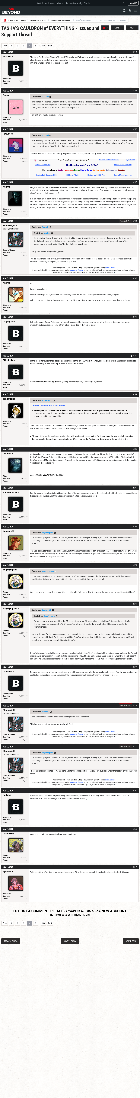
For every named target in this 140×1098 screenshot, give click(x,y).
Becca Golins (110, 268)
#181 (135, 356)
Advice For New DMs (42, 165)
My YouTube (130, 160)
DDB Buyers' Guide (72, 175)
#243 (135, 790)
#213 (135, 604)
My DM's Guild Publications (109, 160)
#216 (135, 667)
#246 (135, 829)
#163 (135, 317)
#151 (135, 129)
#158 (135, 221)
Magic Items (86, 170)
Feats (76, 170)
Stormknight (47, 400)
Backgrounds (99, 170)
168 (43, 46)
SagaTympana (47, 533)
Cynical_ (45, 227)
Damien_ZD (46, 610)
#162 (135, 278)
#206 (135, 449)
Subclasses (111, 170)
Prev (5, 46)
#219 (135, 705)
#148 (135, 52)
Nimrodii (45, 712)
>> (50, 97)
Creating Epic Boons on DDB (46, 175)
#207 (135, 488)
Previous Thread (11, 941)
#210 (135, 565)
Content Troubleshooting (123, 175)
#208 (135, 526)
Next (50, 46)
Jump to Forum (70, 941)
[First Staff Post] (105, 27)
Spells (60, 170)
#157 (135, 182)
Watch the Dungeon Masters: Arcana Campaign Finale (63, 3)
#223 (135, 746)
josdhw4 (45, 97)
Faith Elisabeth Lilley (74, 268)
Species (121, 170)
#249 (135, 867)
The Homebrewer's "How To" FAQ (82, 165)
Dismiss (133, 3)
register (89, 911)
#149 (135, 90)
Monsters (69, 170)
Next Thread (131, 941)
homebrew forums (76, 270)
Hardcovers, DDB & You (96, 175)
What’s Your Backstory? (123, 165)
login (69, 911)
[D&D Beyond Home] (11, 11)
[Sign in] (129, 10)
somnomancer (48, 571)
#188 (135, 394)
